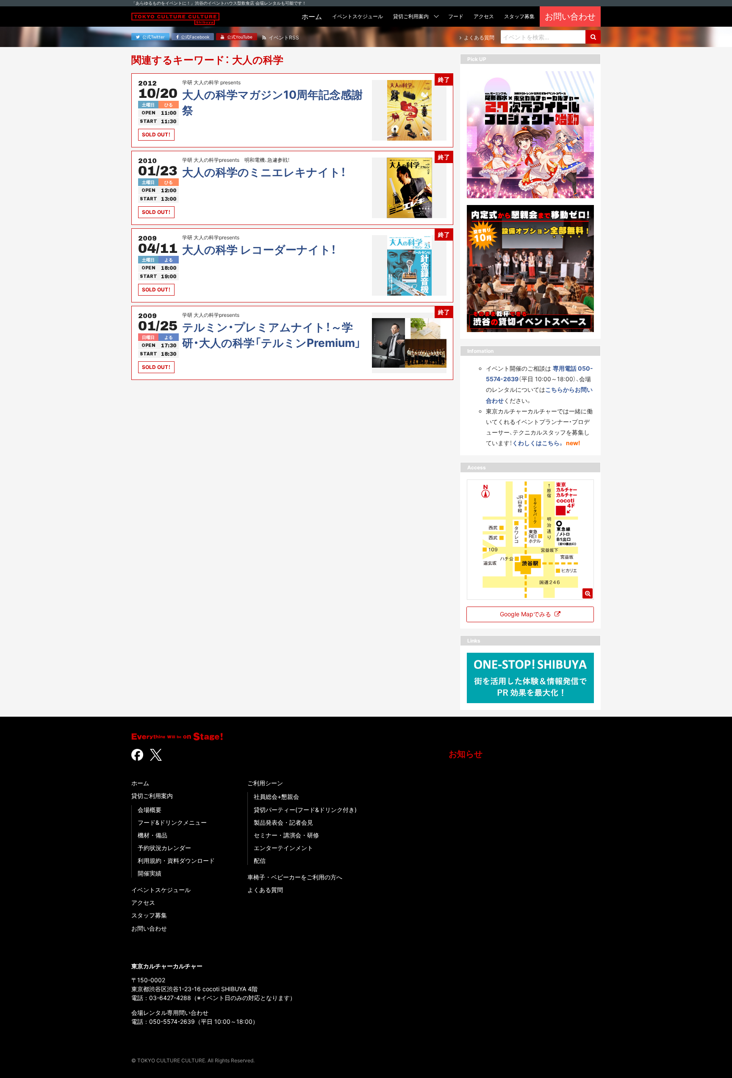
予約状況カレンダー (164, 847)
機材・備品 (152, 835)
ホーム (140, 783)
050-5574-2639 (172, 1021)
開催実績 (149, 873)
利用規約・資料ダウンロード (176, 860)
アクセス (143, 902)
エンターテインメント (283, 847)
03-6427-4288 (170, 997)
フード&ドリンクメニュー (172, 822)
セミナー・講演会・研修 (286, 835)
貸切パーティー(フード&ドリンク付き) (305, 809)
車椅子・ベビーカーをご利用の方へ (294, 877)
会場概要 (149, 809)
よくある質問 (265, 889)
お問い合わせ (149, 928)
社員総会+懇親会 (276, 796)
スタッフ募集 (149, 915)
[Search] (593, 37)
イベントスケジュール (161, 889)
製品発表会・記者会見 (283, 822)
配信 (260, 860)
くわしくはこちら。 (538, 442)
